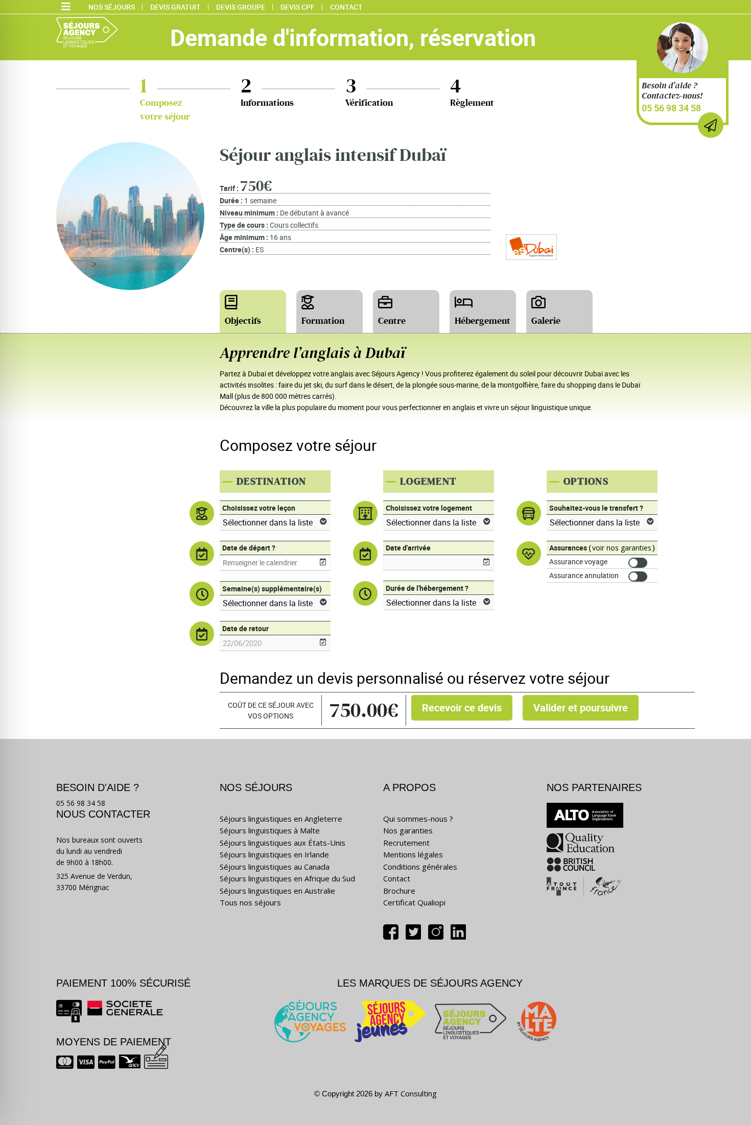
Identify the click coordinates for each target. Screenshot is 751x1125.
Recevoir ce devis (462, 707)
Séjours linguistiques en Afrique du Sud (287, 878)
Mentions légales (413, 854)
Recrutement (406, 842)
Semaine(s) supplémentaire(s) (272, 588)
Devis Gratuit (175, 7)
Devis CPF (297, 7)
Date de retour (245, 628)
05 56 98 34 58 (671, 108)
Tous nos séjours (250, 902)
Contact (346, 7)
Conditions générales (420, 866)
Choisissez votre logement (429, 508)
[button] (66, 7)
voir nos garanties (621, 548)
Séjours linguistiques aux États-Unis (282, 842)
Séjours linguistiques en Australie (277, 890)
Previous (8, 440)
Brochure (399, 890)
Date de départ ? (248, 548)
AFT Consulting (411, 1093)
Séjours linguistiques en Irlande (274, 854)
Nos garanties (408, 830)
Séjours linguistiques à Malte (270, 830)
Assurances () (602, 548)
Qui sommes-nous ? (418, 818)
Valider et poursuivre (580, 707)
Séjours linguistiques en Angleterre (281, 818)
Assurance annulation (584, 575)
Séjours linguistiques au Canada (275, 866)
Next (743, 440)
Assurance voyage (578, 561)
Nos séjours (111, 7)
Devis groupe (240, 7)
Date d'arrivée (408, 548)
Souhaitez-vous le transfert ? (596, 508)
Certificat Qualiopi (414, 902)
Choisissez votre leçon (258, 508)
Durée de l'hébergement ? (427, 588)
